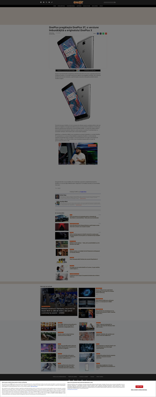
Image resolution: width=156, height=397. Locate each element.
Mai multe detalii (34, 386)
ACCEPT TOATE (139, 386)
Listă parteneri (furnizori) (72, 389)
